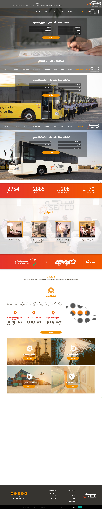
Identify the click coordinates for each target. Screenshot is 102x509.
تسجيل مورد (25, 5)
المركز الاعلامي (31, 5)
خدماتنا (47, 5)
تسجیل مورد (53, 496)
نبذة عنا (54, 5)
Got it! (80, 507)
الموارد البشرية (37, 5)
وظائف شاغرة (20, 5)
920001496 (15, 498)
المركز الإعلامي (52, 490)
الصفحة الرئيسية (59, 5)
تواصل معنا (15, 5)
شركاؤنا (50, 5)
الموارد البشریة (53, 493)
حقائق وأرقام (43, 5)
